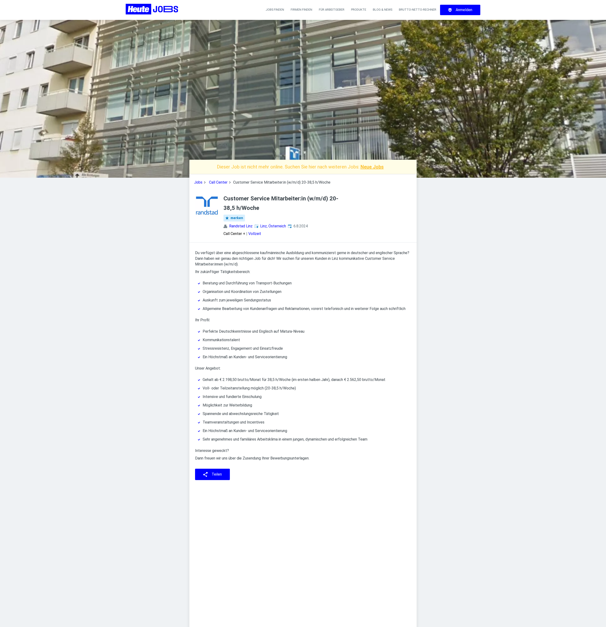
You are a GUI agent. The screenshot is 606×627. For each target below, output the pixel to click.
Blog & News (382, 9)
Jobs (198, 182)
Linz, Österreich (273, 226)
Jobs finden (275, 9)
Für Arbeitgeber (331, 9)
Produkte (358, 9)
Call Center (218, 182)
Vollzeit (254, 233)
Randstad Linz (241, 226)
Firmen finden (301, 9)
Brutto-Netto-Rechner (417, 9)
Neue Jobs (372, 167)
